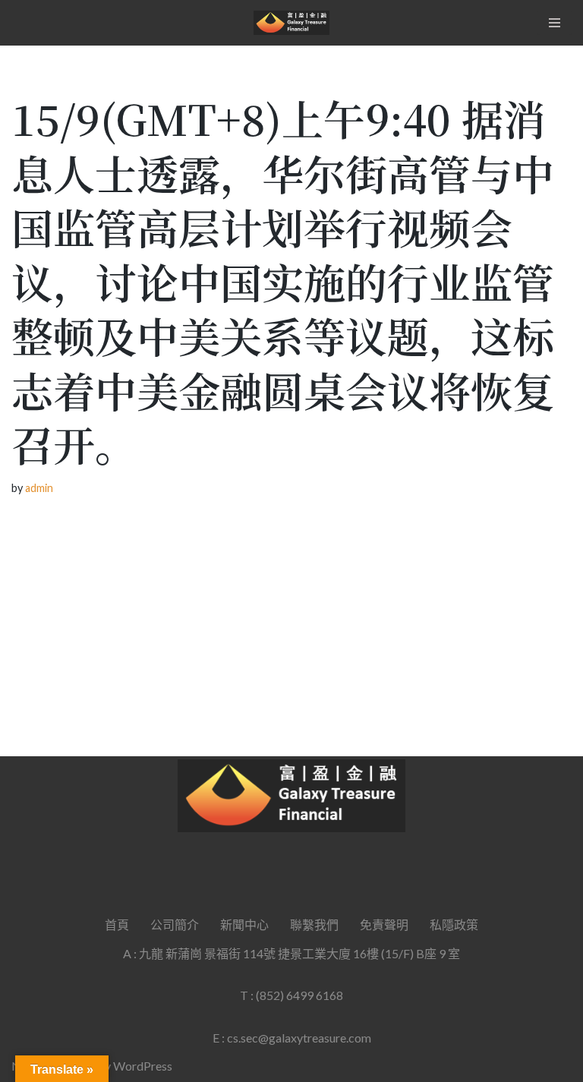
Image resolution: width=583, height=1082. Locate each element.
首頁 (117, 924)
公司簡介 (174, 924)
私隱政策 (454, 924)
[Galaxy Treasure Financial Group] (291, 23)
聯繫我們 (314, 924)
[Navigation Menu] (554, 23)
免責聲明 (384, 924)
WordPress (142, 1065)
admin (39, 487)
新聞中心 (244, 924)
